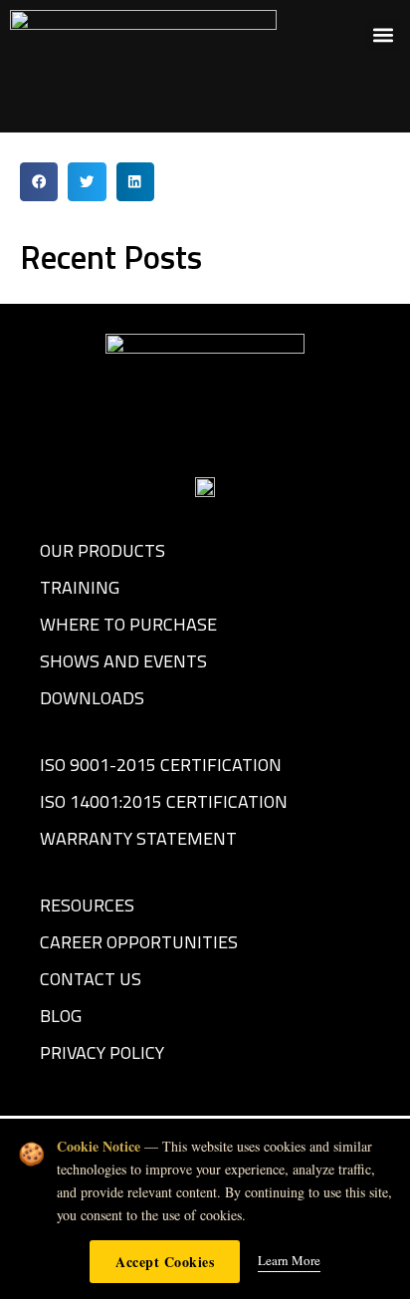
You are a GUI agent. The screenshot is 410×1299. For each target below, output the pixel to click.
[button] (383, 34)
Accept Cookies (164, 1261)
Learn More (289, 1260)
